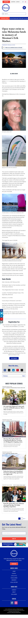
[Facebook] (4, 370)
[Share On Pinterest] (1, 319)
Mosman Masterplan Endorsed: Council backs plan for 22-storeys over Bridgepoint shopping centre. (13, 440)
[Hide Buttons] (0, 324)
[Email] (21, 370)
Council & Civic (8, 387)
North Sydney (8, 453)
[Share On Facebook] (1, 310)
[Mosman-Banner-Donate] (14, 543)
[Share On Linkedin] (1, 316)
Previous (5, 376)
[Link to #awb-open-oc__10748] (24, 7)
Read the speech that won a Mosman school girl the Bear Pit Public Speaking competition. (13, 505)
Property (18, 420)
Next (23, 376)
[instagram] (25, 1)
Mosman (18, 387)
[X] (9, 370)
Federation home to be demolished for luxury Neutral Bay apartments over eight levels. (13, 472)
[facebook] (23, 1)
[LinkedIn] (13, 370)
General (21, 387)
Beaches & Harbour (14, 387)
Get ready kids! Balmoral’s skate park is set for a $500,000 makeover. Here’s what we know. (13, 407)
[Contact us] (1, 321)
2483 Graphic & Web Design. (16, 612)
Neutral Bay (12, 453)
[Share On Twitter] (1, 313)
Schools (21, 485)
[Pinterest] (17, 370)
